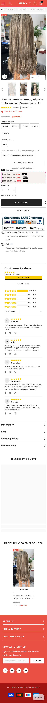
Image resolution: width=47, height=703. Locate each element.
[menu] (2, 3)
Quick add (23, 589)
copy (24, 174)
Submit (37, 660)
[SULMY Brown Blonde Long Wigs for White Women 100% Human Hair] (23, 568)
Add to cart (21, 202)
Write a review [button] (23, 277)
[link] (23, 526)
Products (11, 9)
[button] (38, 77)
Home (3, 9)
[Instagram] (12, 670)
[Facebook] (5, 670)
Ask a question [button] (23, 283)
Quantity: (5, 185)
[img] (16, 319)
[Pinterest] (18, 670)
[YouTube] (25, 670)
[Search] (10, 3)
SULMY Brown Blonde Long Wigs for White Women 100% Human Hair (23, 597)
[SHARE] (44, 202)
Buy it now (23, 210)
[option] (23, 47)
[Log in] (35, 3)
